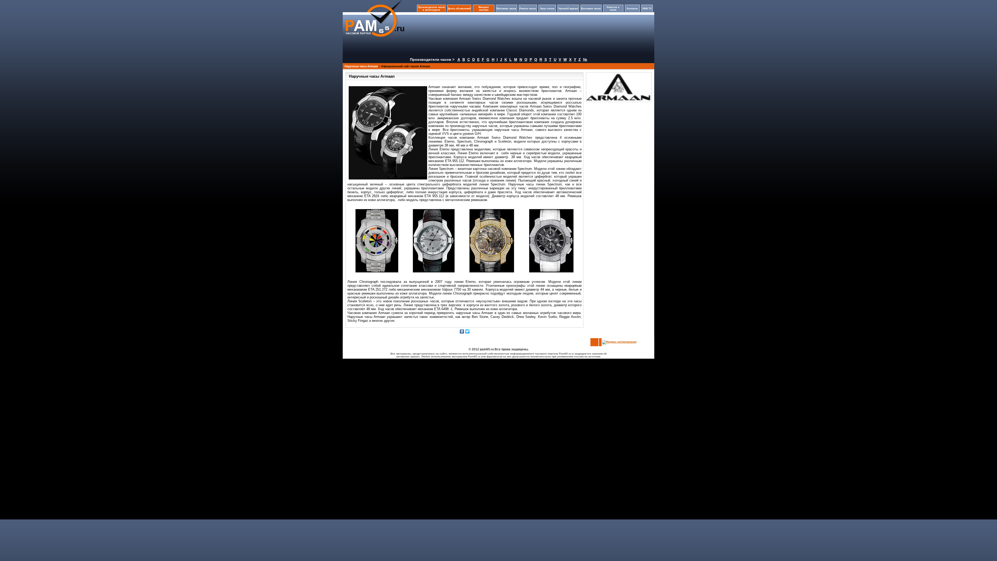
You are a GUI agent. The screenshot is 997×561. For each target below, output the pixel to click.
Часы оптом (547, 8)
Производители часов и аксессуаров (431, 8)
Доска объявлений (459, 8)
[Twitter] (467, 331)
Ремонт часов (528, 8)
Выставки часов (591, 8)
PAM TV (647, 8)
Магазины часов (506, 8)
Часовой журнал (568, 8)
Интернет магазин (484, 8)
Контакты (632, 8)
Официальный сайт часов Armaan (405, 66)
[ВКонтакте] (462, 331)
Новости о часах (613, 8)
